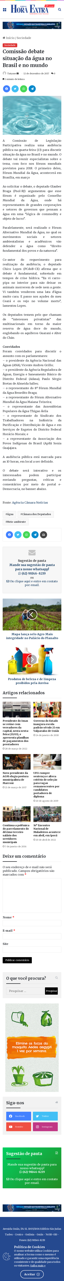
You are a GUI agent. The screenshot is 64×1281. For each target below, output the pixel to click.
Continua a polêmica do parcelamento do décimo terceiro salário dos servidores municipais (16, 834)
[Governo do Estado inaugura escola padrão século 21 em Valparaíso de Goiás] (47, 709)
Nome (8, 917)
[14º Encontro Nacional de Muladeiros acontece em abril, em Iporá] (47, 814)
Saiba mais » (38, 1265)
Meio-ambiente (16, 521)
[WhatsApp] (23, 88)
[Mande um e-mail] (18, 73)
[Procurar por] (59, 11)
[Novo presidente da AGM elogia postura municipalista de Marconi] (17, 762)
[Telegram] (32, 88)
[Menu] (4, 11)
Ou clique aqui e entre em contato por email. (33, 1181)
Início (10, 38)
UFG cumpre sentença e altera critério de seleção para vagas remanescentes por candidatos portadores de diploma (46, 784)
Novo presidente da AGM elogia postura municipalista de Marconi (15, 778)
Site (5, 944)
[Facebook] (6, 88)
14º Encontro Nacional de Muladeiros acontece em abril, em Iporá (47, 830)
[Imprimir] (43, 534)
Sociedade (24, 38)
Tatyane (11, 73)
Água (10, 514)
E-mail (9, 930)
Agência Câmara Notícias (30, 502)
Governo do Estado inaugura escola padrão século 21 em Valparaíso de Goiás (46, 725)
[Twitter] (15, 88)
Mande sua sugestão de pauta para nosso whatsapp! (32, 569)
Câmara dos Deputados (36, 514)
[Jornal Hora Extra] (32, 9)
